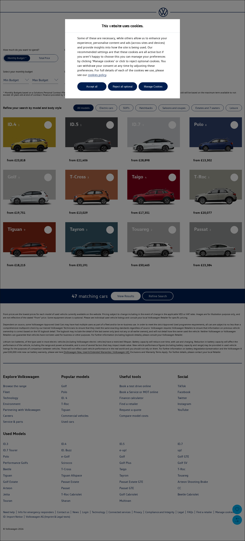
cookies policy (97, 75)
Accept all (91, 86)
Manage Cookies (153, 86)
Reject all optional (122, 86)
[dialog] (122, 270)
